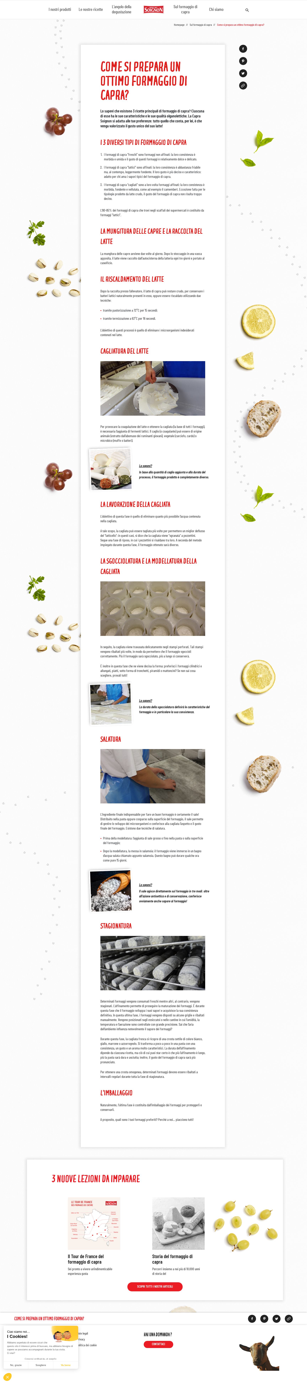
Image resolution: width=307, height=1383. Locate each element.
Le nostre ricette (91, 9)
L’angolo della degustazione (121, 9)
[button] (7, 1377)
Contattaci (158, 1344)
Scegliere (41, 1365)
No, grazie (16, 1365)
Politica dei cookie (87, 1345)
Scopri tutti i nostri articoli (155, 1286)
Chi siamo (216, 9)
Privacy (81, 1339)
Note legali (82, 1333)
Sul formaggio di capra (185, 9)
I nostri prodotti (60, 9)
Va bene (66, 1365)
